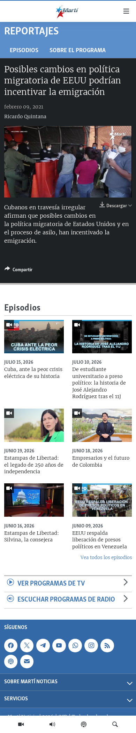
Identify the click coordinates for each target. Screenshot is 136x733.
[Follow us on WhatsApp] (75, 645)
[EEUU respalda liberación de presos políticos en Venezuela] (102, 500)
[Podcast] (83, 724)
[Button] (18, 270)
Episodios (24, 51)
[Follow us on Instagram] (91, 645)
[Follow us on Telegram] (43, 645)
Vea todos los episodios (106, 558)
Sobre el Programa (78, 51)
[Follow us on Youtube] (59, 645)
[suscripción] (26, 661)
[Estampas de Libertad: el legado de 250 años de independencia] (34, 425)
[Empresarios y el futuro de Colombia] (102, 425)
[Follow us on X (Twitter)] (26, 645)
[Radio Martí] (52, 724)
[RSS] (107, 645)
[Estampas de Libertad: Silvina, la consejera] (34, 500)
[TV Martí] (20, 724)
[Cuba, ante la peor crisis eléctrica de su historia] (34, 336)
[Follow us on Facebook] (10, 645)
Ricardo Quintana (25, 116)
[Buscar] (115, 724)
